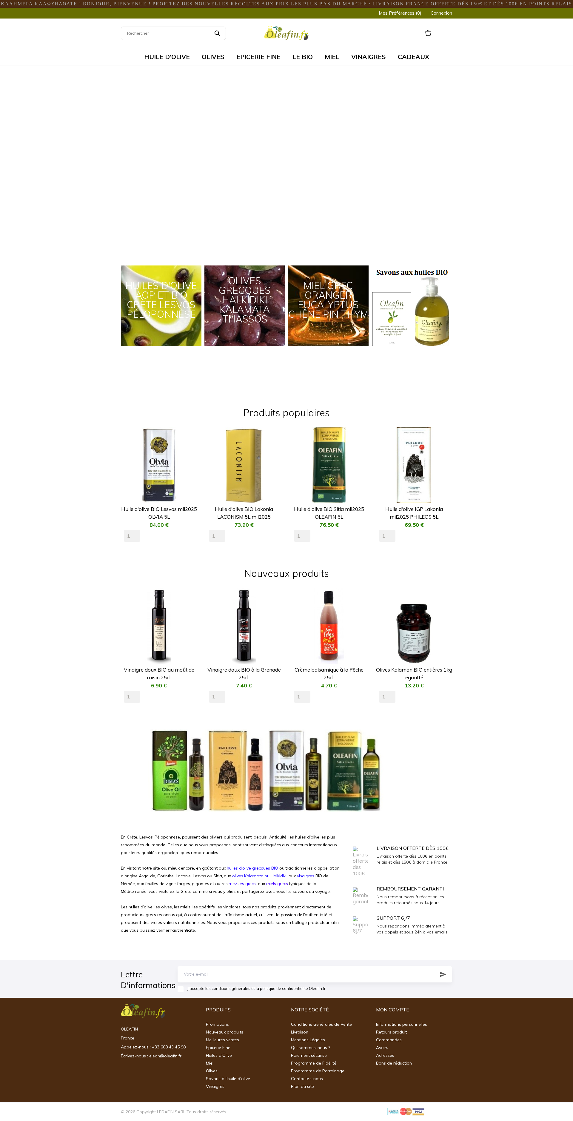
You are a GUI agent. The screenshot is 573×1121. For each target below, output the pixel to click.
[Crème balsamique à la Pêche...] (358, 610)
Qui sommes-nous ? (310, 1047)
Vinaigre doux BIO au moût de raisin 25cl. (159, 674)
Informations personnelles (401, 1024)
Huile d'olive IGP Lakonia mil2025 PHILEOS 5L (414, 513)
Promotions (217, 1024)
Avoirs (382, 1047)
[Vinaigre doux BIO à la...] (273, 610)
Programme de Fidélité (313, 1063)
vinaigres (305, 876)
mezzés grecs (242, 883)
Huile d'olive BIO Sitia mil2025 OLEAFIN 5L (329, 513)
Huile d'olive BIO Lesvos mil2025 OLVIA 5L (159, 513)
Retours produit (391, 1032)
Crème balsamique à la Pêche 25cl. (329, 674)
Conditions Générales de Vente (321, 1024)
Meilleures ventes (222, 1039)
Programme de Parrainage (317, 1071)
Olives (212, 1071)
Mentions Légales (308, 1039)
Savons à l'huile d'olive (228, 1078)
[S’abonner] (443, 974)
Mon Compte (392, 1010)
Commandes (389, 1039)
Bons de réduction (394, 1063)
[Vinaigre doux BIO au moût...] (188, 610)
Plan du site (302, 1086)
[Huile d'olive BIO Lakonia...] (273, 449)
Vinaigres (215, 1086)
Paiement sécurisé (309, 1055)
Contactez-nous (307, 1078)
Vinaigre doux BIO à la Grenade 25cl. (244, 674)
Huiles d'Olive (219, 1055)
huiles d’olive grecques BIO (252, 868)
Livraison (299, 1032)
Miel (209, 1063)
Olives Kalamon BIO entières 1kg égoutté (414, 674)
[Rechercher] (217, 33)
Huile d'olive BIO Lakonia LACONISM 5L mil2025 (244, 513)
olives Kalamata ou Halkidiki (259, 876)
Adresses (385, 1055)
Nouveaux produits (224, 1032)
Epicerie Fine (218, 1047)
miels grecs (277, 883)
